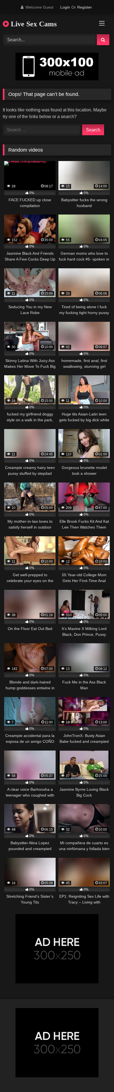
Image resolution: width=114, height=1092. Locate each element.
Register (84, 7)
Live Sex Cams (33, 24)
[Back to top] (97, 1075)
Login (65, 7)
